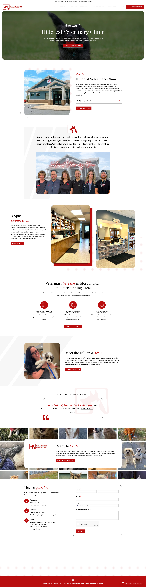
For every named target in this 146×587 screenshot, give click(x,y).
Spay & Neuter (73, 311)
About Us (63, 7)
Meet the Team (73, 370)
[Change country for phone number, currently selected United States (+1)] (78, 505)
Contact (121, 7)
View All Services (73, 327)
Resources (84, 7)
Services (73, 7)
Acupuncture (102, 311)
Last (99, 494)
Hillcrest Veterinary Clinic (53, 38)
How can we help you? (83, 509)
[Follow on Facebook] (70, 580)
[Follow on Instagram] (73, 580)
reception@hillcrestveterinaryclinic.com (79, 1)
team (81, 358)
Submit (80, 531)
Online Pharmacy (98, 7)
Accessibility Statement (95, 583)
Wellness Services (44, 311)
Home (56, 7)
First (77, 494)
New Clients (111, 7)
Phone (78, 503)
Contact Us (17, 243)
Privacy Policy (82, 583)
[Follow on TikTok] (76, 580)
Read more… (93, 408)
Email (78, 497)
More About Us (83, 108)
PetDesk (74, 583)
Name (78, 489)
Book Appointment (135, 7)
